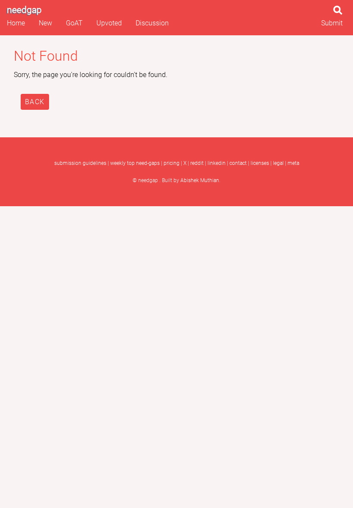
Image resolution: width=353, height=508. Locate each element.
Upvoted (109, 23)
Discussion (152, 23)
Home (16, 23)
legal (278, 163)
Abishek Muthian (199, 180)
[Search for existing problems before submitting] (339, 13)
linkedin (216, 163)
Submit (332, 23)
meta (293, 163)
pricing (172, 163)
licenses (260, 163)
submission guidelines (80, 163)
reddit (197, 163)
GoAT (74, 23)
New (45, 23)
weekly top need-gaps (135, 163)
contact (238, 163)
